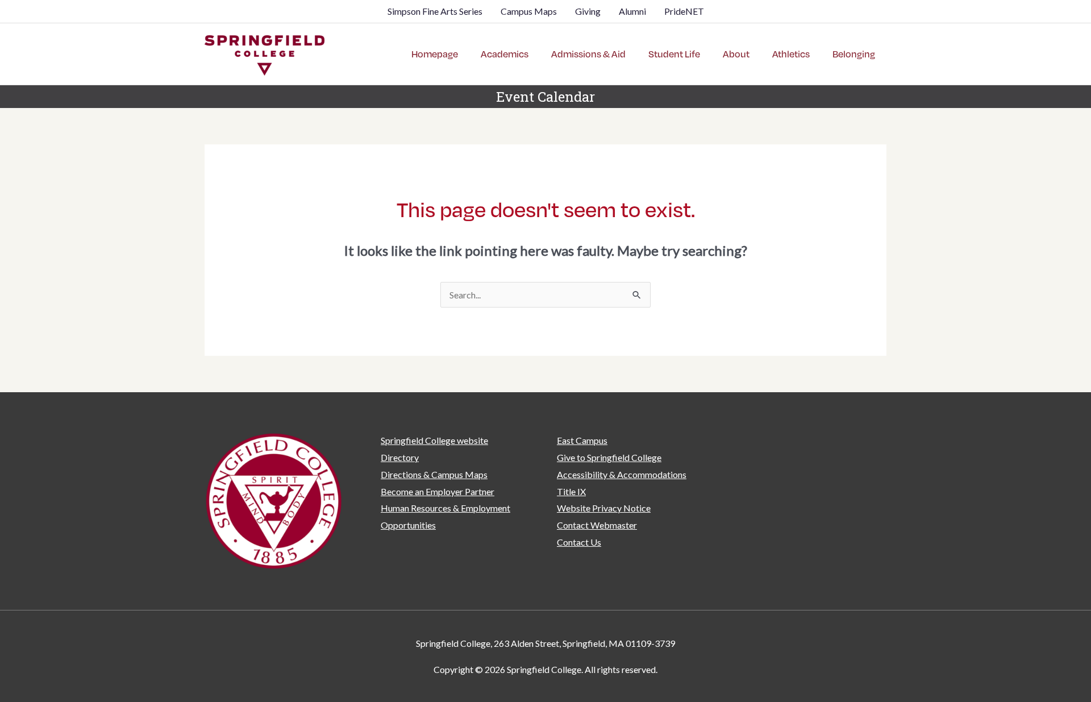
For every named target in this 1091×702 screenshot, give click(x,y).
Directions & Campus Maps (434, 474)
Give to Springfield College (609, 457)
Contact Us (579, 542)
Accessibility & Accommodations (621, 474)
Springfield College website (434, 440)
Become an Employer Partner (437, 491)
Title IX (571, 491)
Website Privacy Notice (604, 507)
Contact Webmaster (597, 525)
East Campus (582, 440)
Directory (400, 457)
